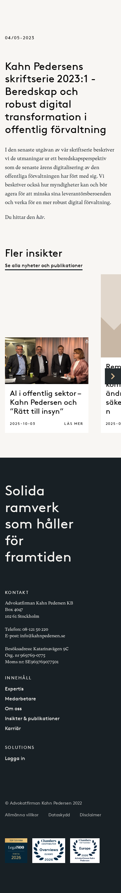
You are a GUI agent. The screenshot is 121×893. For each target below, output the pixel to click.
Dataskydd (59, 814)
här (40, 217)
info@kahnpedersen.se (42, 635)
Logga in (15, 758)
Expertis (14, 689)
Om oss (13, 708)
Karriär (13, 728)
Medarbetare (20, 699)
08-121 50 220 (35, 629)
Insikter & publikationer (32, 718)
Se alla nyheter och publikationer (44, 265)
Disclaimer (90, 814)
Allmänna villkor (21, 814)
